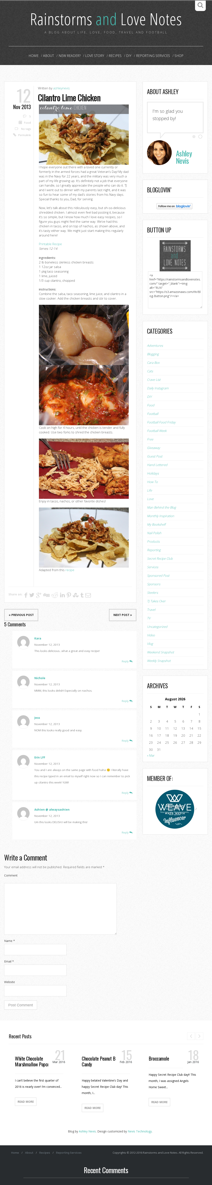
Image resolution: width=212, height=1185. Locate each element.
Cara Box (153, 362)
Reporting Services (153, 55)
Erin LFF (39, 757)
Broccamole (159, 1058)
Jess (37, 718)
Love (150, 499)
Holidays (153, 473)
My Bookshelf (156, 524)
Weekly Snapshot (159, 661)
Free (150, 439)
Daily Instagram (158, 388)
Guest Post (154, 456)
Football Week (156, 431)
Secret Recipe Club (160, 558)
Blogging (153, 354)
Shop (179, 55)
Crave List (153, 379)
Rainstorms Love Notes (106, 18)
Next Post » (122, 615)
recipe (69, 570)
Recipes (115, 55)
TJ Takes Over (156, 601)
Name (9, 941)
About (48, 55)
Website (9, 982)
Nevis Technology (140, 1131)
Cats (150, 371)
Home (34, 55)
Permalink (24, 135)
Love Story (94, 55)
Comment (11, 875)
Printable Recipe (50, 244)
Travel (151, 609)
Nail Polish (154, 533)
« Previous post (21, 615)
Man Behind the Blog (161, 507)
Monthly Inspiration (160, 516)
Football (152, 414)
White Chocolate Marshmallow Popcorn (34, 1061)
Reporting (154, 550)
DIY (128, 55)
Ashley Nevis (87, 1131)
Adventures (155, 345)
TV (149, 618)
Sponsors (153, 584)
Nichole (39, 678)
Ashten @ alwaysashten (52, 809)
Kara (37, 638)
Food (27, 122)
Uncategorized (157, 626)
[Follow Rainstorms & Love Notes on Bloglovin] (174, 206)
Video (151, 635)
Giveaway (153, 448)
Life (149, 490)
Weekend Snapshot (160, 652)
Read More (26, 1102)
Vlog (150, 644)
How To (152, 482)
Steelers (152, 592)
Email (9, 961)
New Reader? (70, 55)
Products (153, 541)
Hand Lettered (157, 465)
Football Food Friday (161, 422)
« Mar (151, 755)
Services (152, 567)
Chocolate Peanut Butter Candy (103, 1061)
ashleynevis (61, 88)
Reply (125, 661)
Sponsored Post (158, 575)
